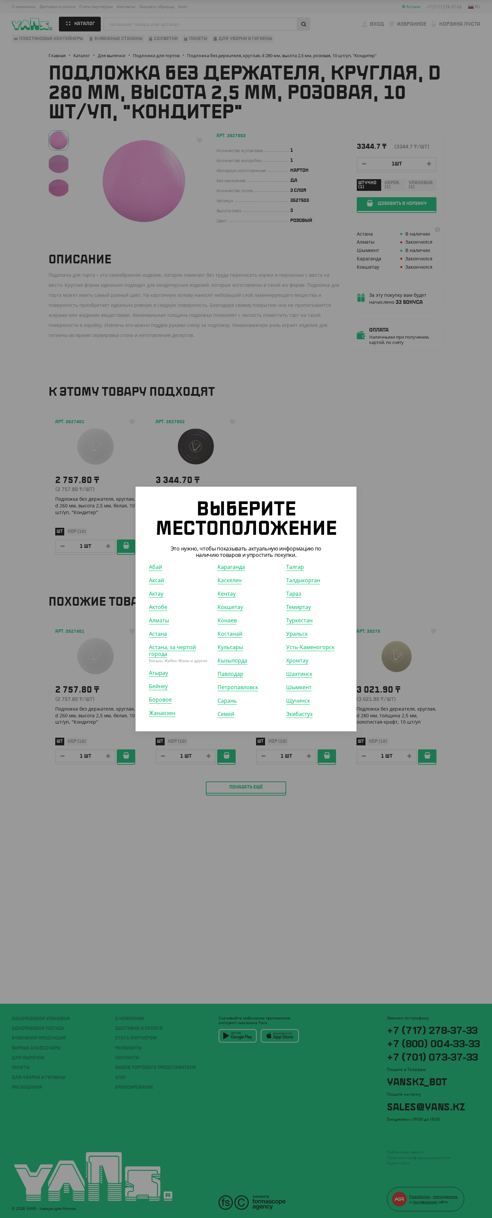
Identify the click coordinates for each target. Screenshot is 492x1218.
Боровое (160, 699)
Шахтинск (299, 674)
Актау (156, 593)
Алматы (159, 620)
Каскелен (230, 580)
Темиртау (298, 607)
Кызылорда (232, 660)
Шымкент (299, 687)
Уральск (297, 633)
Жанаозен (162, 713)
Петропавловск (238, 687)
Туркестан (299, 620)
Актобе (158, 607)
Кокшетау (230, 607)
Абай (155, 567)
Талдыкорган (303, 580)
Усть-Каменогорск (310, 647)
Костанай (230, 633)
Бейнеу (158, 686)
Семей (226, 714)
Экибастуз (299, 714)
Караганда (231, 567)
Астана (158, 633)
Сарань (227, 700)
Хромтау (297, 660)
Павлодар (230, 674)
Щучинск (298, 700)
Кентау (227, 593)
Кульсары (230, 647)
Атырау (158, 673)
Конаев (227, 620)
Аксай (156, 580)
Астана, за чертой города (172, 650)
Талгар (295, 567)
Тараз (293, 593)
